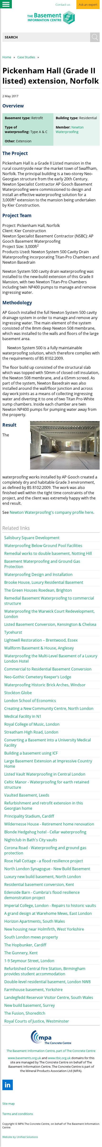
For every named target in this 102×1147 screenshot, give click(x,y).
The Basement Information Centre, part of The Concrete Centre (51, 1051)
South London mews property (31, 937)
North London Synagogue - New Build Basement (47, 868)
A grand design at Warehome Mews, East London (48, 913)
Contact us (63, 4)
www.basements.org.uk (24, 1058)
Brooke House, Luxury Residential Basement (43, 582)
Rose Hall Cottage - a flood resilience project (43, 860)
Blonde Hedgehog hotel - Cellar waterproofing (45, 832)
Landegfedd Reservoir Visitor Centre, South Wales (48, 997)
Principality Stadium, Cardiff (29, 816)
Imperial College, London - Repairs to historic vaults (50, 905)
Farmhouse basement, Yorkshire (33, 989)
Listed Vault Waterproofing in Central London (44, 774)
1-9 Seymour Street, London (29, 960)
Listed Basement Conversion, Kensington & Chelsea (50, 624)
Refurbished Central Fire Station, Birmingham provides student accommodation (44, 971)
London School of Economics (30, 700)
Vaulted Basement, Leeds (26, 795)
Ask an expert (88, 4)
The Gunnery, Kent (21, 952)
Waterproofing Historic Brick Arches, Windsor (45, 684)
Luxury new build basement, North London (42, 876)
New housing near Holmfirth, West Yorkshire (44, 929)
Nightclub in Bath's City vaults (30, 839)
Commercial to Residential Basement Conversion (48, 669)
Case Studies (26, 57)
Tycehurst (13, 632)
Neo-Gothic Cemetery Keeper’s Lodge (37, 677)
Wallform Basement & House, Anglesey (39, 648)
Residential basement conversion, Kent (39, 884)
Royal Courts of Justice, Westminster (36, 1021)
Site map (8, 1103)
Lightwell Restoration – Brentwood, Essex (41, 640)
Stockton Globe (18, 692)
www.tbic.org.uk (59, 1058)
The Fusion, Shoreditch (24, 1013)
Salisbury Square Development (32, 537)
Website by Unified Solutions (20, 1137)
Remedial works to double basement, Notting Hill (48, 553)
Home (6, 57)
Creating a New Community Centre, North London (48, 708)
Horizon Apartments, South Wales (34, 921)
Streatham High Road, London (31, 732)
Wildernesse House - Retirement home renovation (49, 824)
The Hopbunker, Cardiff (25, 945)
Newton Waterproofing (70, 129)
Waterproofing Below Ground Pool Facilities (43, 545)
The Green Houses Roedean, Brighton (38, 590)
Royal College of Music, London (32, 724)
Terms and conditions (17, 1114)
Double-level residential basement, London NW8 (47, 981)
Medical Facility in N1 (22, 716)
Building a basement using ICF (31, 753)
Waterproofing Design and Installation (38, 574)
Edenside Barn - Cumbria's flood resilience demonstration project (42, 895)
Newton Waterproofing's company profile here (51, 512)
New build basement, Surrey (29, 1005)
